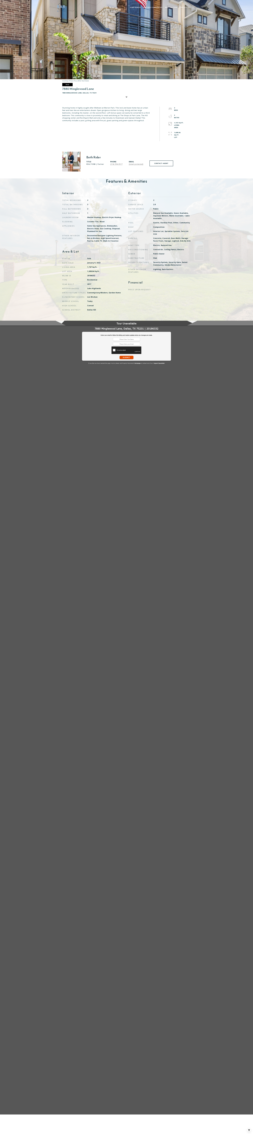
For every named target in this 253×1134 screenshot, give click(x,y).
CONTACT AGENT (161, 163)
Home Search (135, 7)
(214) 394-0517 (116, 164)
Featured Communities (153, 7)
